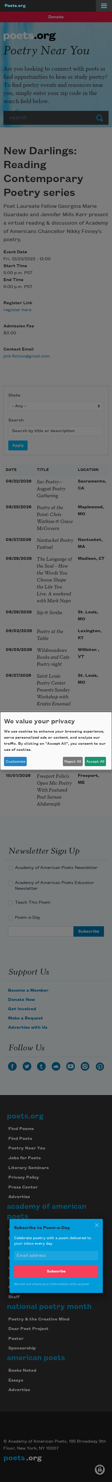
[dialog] (56, 741)
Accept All (95, 762)
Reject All (72, 762)
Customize (15, 762)
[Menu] (104, 6)
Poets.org (15, 5)
